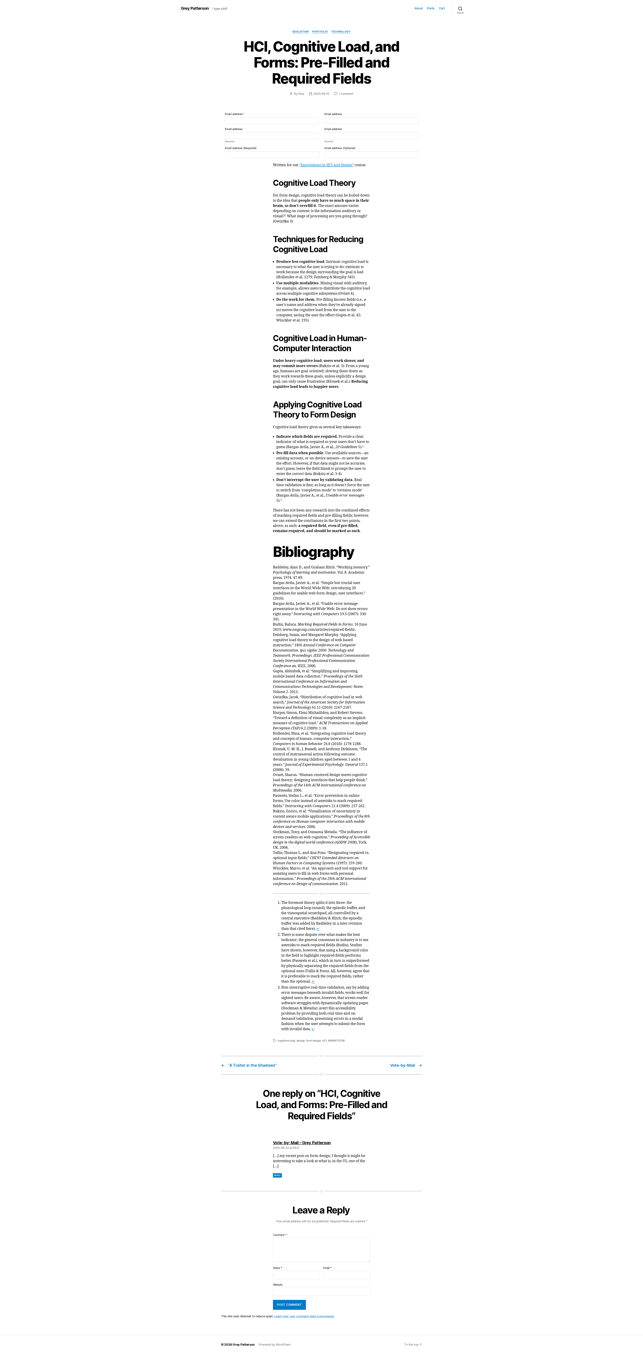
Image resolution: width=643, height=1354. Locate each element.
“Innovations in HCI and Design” (326, 165)
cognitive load (286, 1040)
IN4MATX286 (336, 1040)
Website (277, 1284)
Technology (341, 31)
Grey (301, 93)
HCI (324, 1040)
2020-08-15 (321, 93)
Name (277, 1268)
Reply (277, 1175)
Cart (442, 8)
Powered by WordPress (275, 1344)
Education (301, 31)
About (418, 8)
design (301, 1040)
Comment (280, 1235)
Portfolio (320, 31)
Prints (431, 8)
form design (313, 1040)
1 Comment (346, 93)
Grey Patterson (195, 8)
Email (327, 1268)
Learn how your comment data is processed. (304, 1316)
